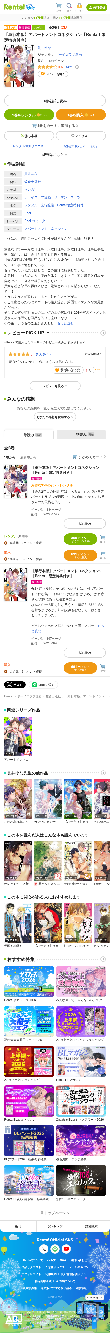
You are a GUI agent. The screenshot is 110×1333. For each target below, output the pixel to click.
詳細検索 (91, 1226)
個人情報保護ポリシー (75, 1274)
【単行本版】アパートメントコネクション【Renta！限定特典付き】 (65, 470)
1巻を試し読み (55, 100)
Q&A (63, 1260)
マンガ (29, 189)
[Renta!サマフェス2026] (30, 7)
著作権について (65, 1281)
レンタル (31, 204)
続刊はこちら (53, 154)
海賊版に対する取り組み (56, 1288)
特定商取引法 (43, 1281)
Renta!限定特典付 (70, 204)
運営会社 (81, 1288)
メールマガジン (79, 1267)
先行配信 (47, 204)
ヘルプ (51, 1260)
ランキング (54, 1226)
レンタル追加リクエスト (30, 146)
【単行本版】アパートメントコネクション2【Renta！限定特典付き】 (66, 573)
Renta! (8, 696)
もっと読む (65, 323)
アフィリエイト (31, 1274)
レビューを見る (53, 385)
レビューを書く (55, 74)
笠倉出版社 (32, 181)
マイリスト (83, 135)
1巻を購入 (81, 114)
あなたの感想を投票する (53, 417)
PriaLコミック (34, 220)
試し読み (85, 523)
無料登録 (99, 7)
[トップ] (14, 6)
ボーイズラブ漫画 (68, 54)
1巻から (10, 457)
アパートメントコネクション (46, 228)
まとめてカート (90, 456)
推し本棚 (31, 135)
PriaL (28, 212)
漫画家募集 (30, 1288)
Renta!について (33, 1260)
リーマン (60, 197)
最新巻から (28, 457)
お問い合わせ (78, 1260)
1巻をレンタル (29, 114)
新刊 (18, 1226)
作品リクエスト (31, 1267)
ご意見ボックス (55, 1267)
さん (44, 354)
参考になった (70, 369)
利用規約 (51, 1274)
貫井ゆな (44, 47)
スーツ (75, 197)
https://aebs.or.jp (36, 1326)
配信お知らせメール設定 (80, 146)
